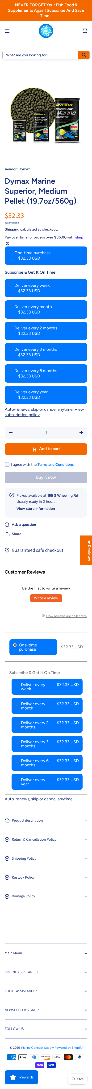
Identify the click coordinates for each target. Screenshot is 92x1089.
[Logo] (46, 31)
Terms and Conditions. (56, 464)
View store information (36, 508)
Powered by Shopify (68, 1047)
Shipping (12, 229)
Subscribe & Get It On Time (30, 272)
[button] (13, 534)
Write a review (46, 598)
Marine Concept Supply (37, 1047)
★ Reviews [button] (89, 550)
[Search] (83, 55)
